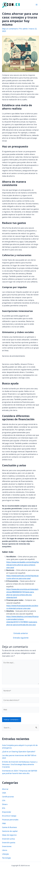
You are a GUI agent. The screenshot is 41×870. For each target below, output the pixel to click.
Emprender (6, 812)
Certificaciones (8, 796)
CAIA (4, 793)
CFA (3, 800)
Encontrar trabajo (9, 816)
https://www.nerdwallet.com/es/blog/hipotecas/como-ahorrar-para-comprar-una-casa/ (22, 565)
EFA (3, 808)
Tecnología (6, 858)
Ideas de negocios (9, 835)
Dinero (5, 804)
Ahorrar (5, 789)
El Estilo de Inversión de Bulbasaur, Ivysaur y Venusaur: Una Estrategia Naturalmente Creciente (19, 764)
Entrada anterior (21, 633)
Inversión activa (8, 839)
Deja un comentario (10, 28)
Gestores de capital (9, 831)
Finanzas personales (10, 819)
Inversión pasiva (8, 842)
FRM (4, 823)
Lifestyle (5, 854)
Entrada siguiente (20, 638)
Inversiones (6, 846)
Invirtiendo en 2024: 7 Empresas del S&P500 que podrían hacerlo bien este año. (19, 771)
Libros (4, 850)
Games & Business (9, 827)
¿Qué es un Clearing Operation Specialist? (18, 751)
